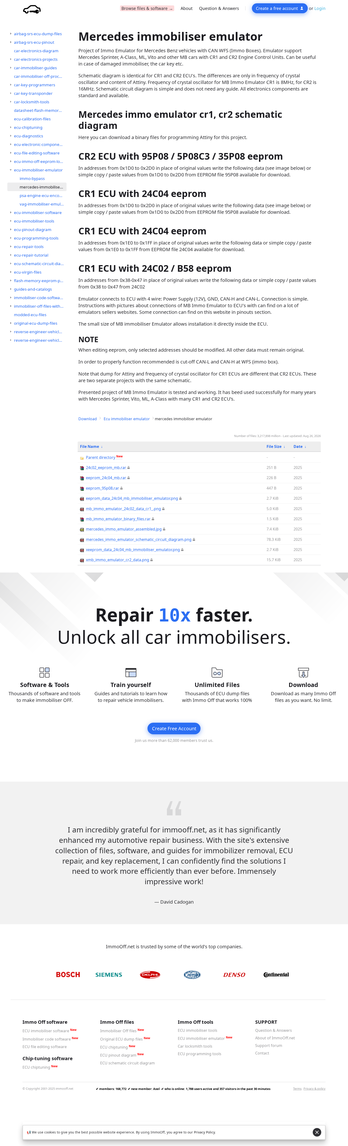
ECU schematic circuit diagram (127, 1063)
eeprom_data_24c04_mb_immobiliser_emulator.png (132, 498)
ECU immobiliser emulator (201, 1038)
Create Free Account (174, 728)
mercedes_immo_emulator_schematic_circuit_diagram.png (139, 539)
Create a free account (277, 8)
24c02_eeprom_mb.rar (106, 467)
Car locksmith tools (195, 1046)
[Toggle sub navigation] (10, 33)
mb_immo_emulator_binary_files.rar (118, 518)
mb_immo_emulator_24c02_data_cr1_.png (123, 508)
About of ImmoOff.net (275, 1038)
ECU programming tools (199, 1053)
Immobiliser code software (46, 1039)
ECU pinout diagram (118, 1055)
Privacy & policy (314, 1088)
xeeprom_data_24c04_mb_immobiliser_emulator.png (133, 549)
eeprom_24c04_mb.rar (106, 477)
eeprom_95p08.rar (102, 488)
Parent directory (104, 457)
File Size (274, 446)
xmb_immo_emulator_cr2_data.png (117, 559)
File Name (89, 446)
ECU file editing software (44, 1046)
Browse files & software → (147, 8)
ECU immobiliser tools (197, 1030)
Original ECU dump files (121, 1039)
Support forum (268, 1045)
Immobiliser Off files (118, 1031)
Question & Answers (219, 8)
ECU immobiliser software (45, 1031)
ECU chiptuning (36, 1067)
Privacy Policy (204, 1132)
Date (298, 446)
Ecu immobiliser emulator (127, 418)
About (186, 8)
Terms (297, 1088)
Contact (262, 1053)
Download (87, 418)
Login (320, 8)
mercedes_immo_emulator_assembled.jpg (124, 529)
